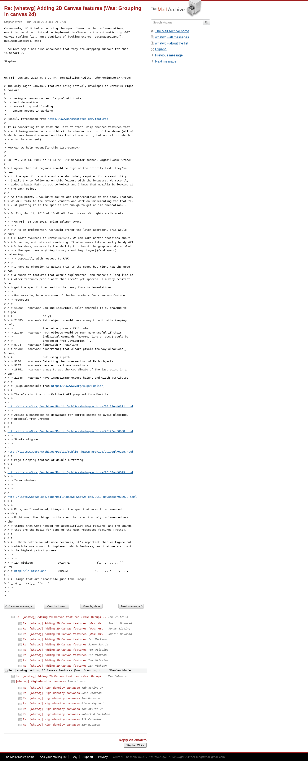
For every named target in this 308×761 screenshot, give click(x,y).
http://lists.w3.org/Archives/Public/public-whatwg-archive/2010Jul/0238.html (70, 451)
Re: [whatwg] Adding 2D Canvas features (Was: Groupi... (61, 617)
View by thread (56, 606)
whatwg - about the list (171, 43)
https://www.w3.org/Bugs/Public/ (77, 386)
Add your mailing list (53, 756)
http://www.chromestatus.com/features (78, 119)
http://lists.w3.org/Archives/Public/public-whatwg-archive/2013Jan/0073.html (70, 472)
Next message (130, 606)
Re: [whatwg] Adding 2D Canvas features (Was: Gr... (65, 623)
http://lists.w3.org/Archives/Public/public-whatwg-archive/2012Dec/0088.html (70, 431)
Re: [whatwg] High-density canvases (51, 687)
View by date (91, 606)
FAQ (74, 756)
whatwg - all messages (172, 37)
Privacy (103, 756)
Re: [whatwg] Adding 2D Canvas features (55, 639)
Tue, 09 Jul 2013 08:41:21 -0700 (46, 21)
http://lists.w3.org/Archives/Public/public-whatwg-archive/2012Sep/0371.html (70, 406)
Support (88, 756)
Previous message (20, 606)
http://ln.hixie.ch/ (30, 571)
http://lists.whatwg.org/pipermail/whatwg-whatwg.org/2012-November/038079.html (72, 497)
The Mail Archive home (172, 31)
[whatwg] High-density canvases (41, 681)
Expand (161, 49)
